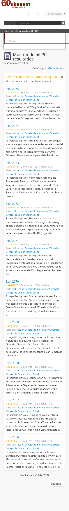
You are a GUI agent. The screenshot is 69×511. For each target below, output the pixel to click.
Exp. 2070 (12, 281)
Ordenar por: (39, 68)
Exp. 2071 (12, 241)
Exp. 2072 (12, 204)
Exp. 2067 (12, 400)
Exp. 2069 (12, 322)
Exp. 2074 (12, 126)
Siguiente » (57, 483)
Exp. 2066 (12, 437)
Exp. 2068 (12, 363)
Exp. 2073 (12, 163)
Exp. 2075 (12, 89)
